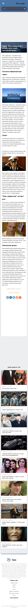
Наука (14, 587)
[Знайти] (25, 8)
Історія (14, 585)
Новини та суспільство (16, 288)
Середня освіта (14, 583)
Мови (14, 589)
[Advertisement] (14, 28)
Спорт (14, 595)
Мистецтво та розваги (14, 593)
